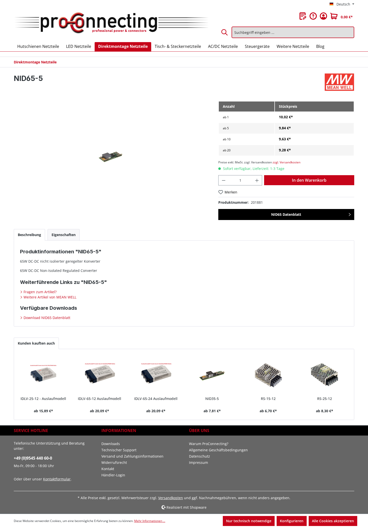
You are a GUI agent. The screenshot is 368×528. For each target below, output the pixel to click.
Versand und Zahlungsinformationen (132, 456)
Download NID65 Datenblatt (46, 317)
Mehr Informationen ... (149, 521)
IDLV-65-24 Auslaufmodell (155, 398)
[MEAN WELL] (339, 82)
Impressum (198, 462)
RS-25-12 (324, 398)
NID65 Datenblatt (286, 214)
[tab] (29, 234)
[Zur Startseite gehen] (111, 23)
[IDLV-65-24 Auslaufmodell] (155, 374)
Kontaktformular (57, 479)
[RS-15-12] (268, 374)
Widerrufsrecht (114, 462)
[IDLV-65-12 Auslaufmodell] (99, 374)
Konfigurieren (291, 520)
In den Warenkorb (309, 180)
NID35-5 (212, 398)
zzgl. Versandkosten (286, 162)
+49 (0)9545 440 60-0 (33, 458)
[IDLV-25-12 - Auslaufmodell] (43, 374)
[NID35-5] (212, 374)
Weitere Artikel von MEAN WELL (49, 297)
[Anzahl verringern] (223, 180)
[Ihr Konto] (323, 16)
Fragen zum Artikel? (40, 291)
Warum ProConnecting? (208, 443)
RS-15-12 (268, 398)
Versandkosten (170, 497)
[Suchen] (225, 32)
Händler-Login (113, 475)
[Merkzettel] (303, 16)
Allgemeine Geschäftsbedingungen (218, 450)
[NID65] (111, 155)
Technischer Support (118, 450)
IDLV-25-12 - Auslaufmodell (43, 398)
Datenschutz (199, 456)
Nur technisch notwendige (248, 520)
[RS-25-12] (324, 374)
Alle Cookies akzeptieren (333, 520)
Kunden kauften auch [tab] (36, 343)
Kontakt (107, 468)
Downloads (110, 443)
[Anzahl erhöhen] (257, 180)
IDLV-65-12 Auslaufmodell (99, 398)
